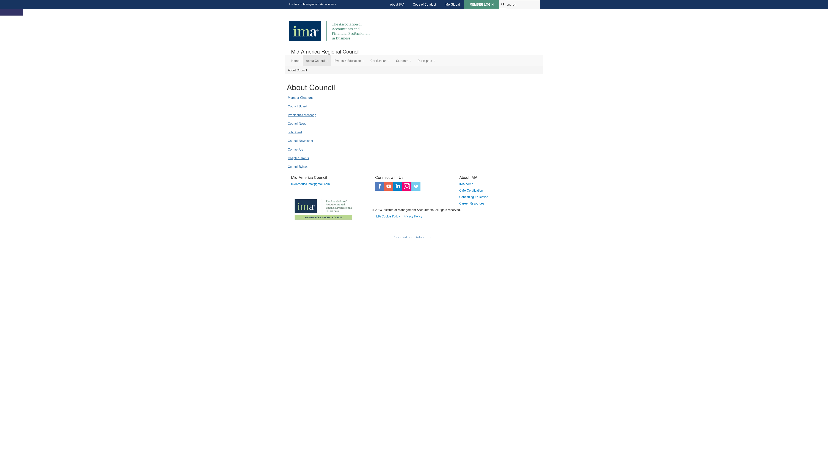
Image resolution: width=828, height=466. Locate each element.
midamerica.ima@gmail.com (310, 184)
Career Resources (471, 203)
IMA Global (452, 4)
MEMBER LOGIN (482, 4)
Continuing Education (473, 197)
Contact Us (295, 149)
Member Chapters (300, 97)
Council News (297, 123)
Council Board (297, 106)
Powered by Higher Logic (414, 237)
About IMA (397, 4)
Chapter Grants (298, 158)
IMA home (466, 184)
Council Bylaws (298, 166)
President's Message (302, 115)
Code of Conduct (424, 4)
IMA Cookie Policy (387, 216)
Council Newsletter (300, 141)
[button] (317, 60)
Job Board (295, 132)
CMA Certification (471, 190)
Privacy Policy (412, 216)
